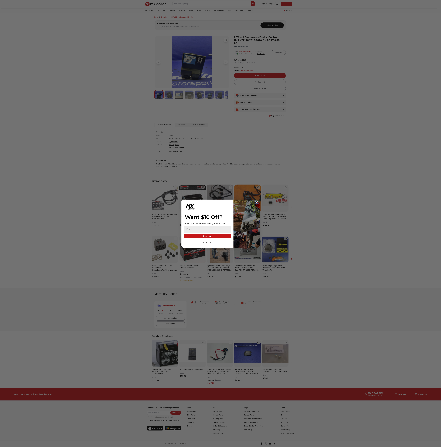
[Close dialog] (256, 202)
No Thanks (207, 243)
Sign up (207, 236)
